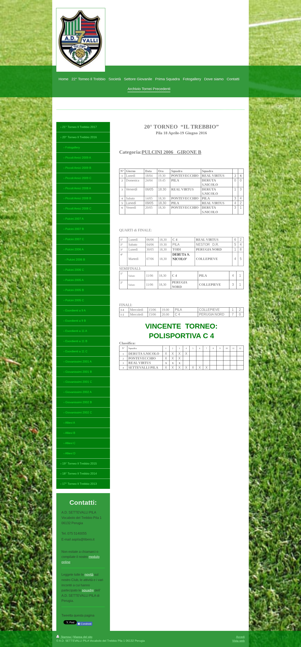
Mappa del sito (82, 636)
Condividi (86, 623)
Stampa (66, 636)
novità (89, 574)
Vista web (238, 640)
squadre (88, 590)
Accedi (240, 636)
